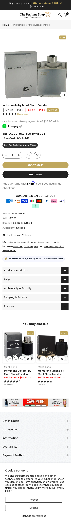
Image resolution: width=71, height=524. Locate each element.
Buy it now (35, 174)
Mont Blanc (18, 213)
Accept (34, 499)
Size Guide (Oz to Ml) (16, 138)
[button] (9, 114)
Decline (34, 507)
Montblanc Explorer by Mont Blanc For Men (17, 372)
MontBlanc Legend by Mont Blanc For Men (51, 372)
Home (5, 25)
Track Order (38, 6)
